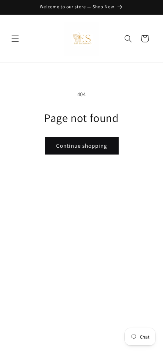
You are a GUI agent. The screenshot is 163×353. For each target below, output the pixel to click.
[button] (15, 38)
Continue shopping (81, 145)
